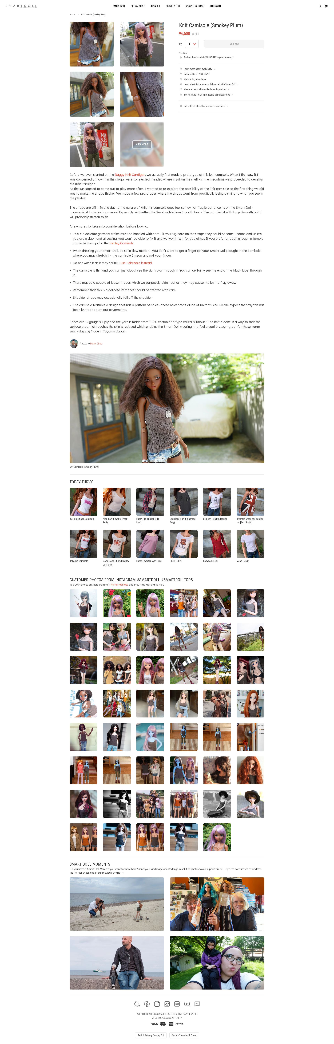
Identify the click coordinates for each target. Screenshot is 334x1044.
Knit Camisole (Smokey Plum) (211, 25)
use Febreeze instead (136, 263)
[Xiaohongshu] (177, 1004)
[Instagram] (157, 1004)
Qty (180, 43)
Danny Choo (96, 343)
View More (142, 144)
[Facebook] (147, 1004)
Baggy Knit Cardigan (130, 175)
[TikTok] (167, 1004)
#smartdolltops (119, 584)
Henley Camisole (121, 243)
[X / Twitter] (137, 1004)
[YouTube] (187, 1004)
